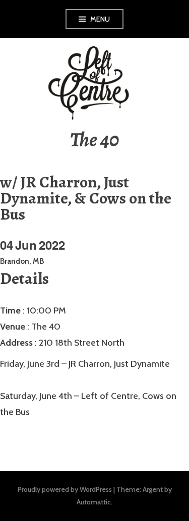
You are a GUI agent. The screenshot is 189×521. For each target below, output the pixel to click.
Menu (100, 19)
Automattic (94, 501)
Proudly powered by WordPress (65, 489)
